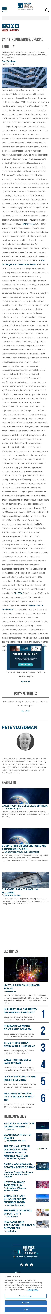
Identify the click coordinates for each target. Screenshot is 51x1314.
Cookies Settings (25, 1296)
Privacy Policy (33, 1290)
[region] (25, 1293)
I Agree (25, 1309)
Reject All (25, 1303)
